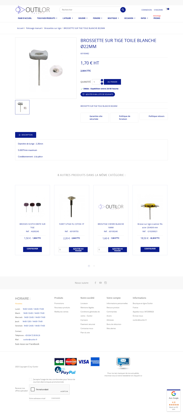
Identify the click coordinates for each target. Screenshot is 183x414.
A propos (84, 320)
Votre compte (114, 297)
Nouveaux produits (62, 307)
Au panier (112, 82)
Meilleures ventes (61, 311)
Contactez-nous (87, 328)
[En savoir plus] (34, 261)
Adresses (110, 320)
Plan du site (85, 332)
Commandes (112, 311)
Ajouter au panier (78, 250)
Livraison (84, 303)
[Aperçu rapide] (30, 261)
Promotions (59, 303)
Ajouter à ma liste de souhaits (97, 94)
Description (27, 135)
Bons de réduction (114, 324)
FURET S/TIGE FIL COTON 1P (71, 224)
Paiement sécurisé (88, 324)
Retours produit (113, 307)
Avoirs (109, 316)
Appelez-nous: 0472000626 (143, 311)
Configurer (32, 248)
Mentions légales (87, 307)
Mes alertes (111, 328)
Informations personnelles (117, 303)
